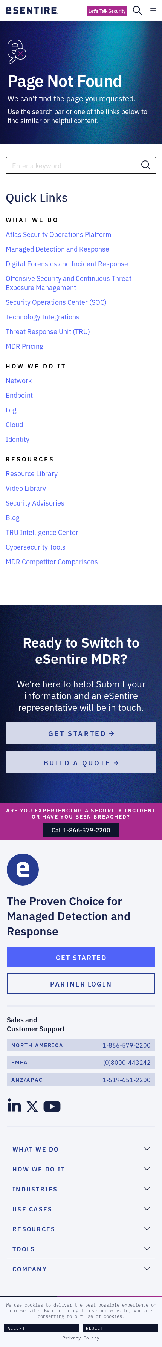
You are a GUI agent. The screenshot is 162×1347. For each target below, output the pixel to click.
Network (19, 380)
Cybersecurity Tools (36, 546)
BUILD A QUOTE (79, 762)
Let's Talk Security (107, 11)
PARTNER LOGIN (81, 983)
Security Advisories (35, 502)
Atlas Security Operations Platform (59, 233)
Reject (95, 1328)
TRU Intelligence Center (42, 531)
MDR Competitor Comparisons (52, 561)
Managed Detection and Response (57, 248)
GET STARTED (78, 733)
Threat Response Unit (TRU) (48, 331)
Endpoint (19, 394)
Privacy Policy (81, 1338)
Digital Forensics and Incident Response (67, 263)
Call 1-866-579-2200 (81, 830)
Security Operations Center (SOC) (56, 301)
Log (11, 409)
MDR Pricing (24, 345)
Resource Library (32, 473)
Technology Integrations (42, 316)
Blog (13, 517)
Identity (17, 438)
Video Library (26, 487)
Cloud (14, 424)
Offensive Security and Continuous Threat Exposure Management (68, 282)
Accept (16, 1328)
